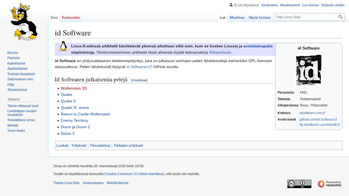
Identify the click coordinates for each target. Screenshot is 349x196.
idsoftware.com (311, 113)
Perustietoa (100, 145)
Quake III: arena (75, 107)
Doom (66, 127)
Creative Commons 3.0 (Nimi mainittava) (134, 174)
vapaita (266, 46)
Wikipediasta (220, 52)
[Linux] (63, 46)
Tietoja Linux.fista (66, 183)
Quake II (68, 101)
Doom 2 (83, 127)
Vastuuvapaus (93, 183)
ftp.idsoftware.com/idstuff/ (318, 125)
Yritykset (78, 145)
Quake (66, 94)
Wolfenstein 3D (74, 88)
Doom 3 (67, 133)
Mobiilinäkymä (117, 183)
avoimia (250, 46)
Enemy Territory (74, 120)
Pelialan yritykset (128, 145)
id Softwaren (137, 67)
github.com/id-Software (317, 119)
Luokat (62, 145)
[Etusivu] (24, 22)
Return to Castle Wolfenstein (85, 114)
